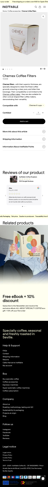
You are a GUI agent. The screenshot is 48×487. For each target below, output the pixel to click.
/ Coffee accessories (13, 11)
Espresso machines (10, 385)
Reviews (6, 438)
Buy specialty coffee (11, 379)
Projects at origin (9, 413)
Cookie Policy (7, 458)
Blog (4, 416)
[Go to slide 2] (24, 206)
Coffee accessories (10, 382)
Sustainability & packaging (13, 410)
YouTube (6, 435)
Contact (6, 354)
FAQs (5, 351)
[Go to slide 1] (22, 206)
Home (5, 11)
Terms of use (7, 460)
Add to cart (24, 121)
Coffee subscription (10, 391)
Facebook (6, 432)
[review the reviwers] (38, 188)
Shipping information (11, 357)
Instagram (7, 429)
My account (7, 365)
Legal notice (7, 452)
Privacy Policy (7, 455)
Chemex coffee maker (11, 94)
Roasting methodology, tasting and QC (18, 407)
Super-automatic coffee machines (16, 388)
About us (6, 404)
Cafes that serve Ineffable (13, 363)
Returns (6, 359)
